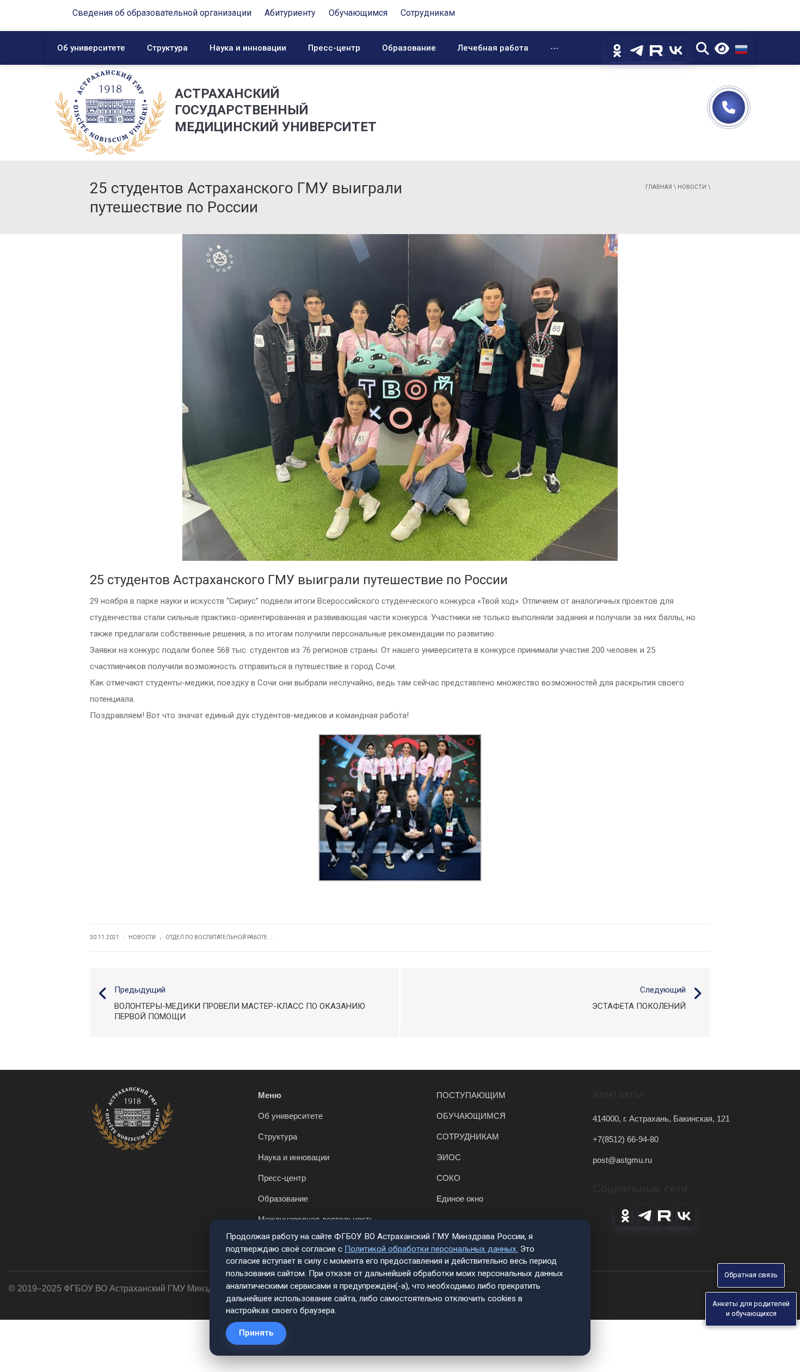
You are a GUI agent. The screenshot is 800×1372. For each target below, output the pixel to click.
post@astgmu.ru (622, 1160)
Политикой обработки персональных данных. (431, 1249)
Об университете (91, 48)
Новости (692, 187)
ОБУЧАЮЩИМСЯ (471, 1115)
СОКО (448, 1178)
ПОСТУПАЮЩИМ (471, 1095)
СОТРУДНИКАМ (467, 1136)
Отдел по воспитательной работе (216, 937)
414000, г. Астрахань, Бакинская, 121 (661, 1118)
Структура (167, 48)
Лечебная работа (493, 48)
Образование (409, 48)
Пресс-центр (334, 48)
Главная (658, 187)
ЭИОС (448, 1157)
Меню (269, 1095)
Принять (256, 1333)
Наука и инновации (248, 48)
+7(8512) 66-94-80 (626, 1139)
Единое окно (459, 1198)
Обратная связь (751, 1275)
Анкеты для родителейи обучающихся (751, 1309)
